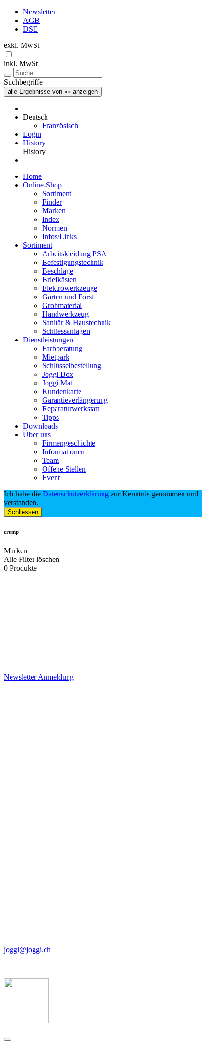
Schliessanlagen (66, 331)
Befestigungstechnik (72, 262)
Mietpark (55, 357)
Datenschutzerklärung (76, 494)
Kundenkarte (61, 391)
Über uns (37, 434)
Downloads (40, 426)
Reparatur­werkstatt (70, 409)
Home (32, 176)
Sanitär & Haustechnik (76, 323)
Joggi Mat (57, 383)
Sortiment (56, 193)
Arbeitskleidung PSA (74, 254)
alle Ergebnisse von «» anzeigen (53, 91)
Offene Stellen (64, 469)
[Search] (7, 75)
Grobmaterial (62, 305)
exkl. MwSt (21, 45)
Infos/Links (59, 236)
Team (50, 460)
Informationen (63, 452)
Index (50, 219)
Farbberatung (62, 348)
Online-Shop (42, 185)
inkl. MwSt (21, 63)
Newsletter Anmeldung (39, 677)
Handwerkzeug (65, 314)
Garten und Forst (67, 297)
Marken (54, 211)
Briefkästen (59, 279)
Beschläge (57, 271)
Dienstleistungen (48, 340)
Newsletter (39, 12)
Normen (54, 228)
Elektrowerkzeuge (69, 288)
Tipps (50, 417)
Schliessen (23, 512)
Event (51, 477)
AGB (31, 20)
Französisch (60, 125)
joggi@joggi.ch (27, 950)
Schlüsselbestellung (71, 366)
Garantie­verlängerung (75, 400)
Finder (52, 202)
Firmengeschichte (68, 443)
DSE (30, 29)
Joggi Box (57, 374)
